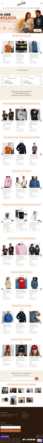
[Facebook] (20, 409)
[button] (11, 82)
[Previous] (2, 52)
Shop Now (37, 30)
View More (21, 275)
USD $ (39, 436)
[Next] (41, 52)
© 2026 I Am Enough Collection (6, 441)
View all (21, 39)
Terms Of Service (25, 414)
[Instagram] (22, 409)
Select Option (6, 62)
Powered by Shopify (17, 441)
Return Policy (24, 415)
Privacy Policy (25, 417)
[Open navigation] (2, 3)
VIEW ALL (21, 106)
